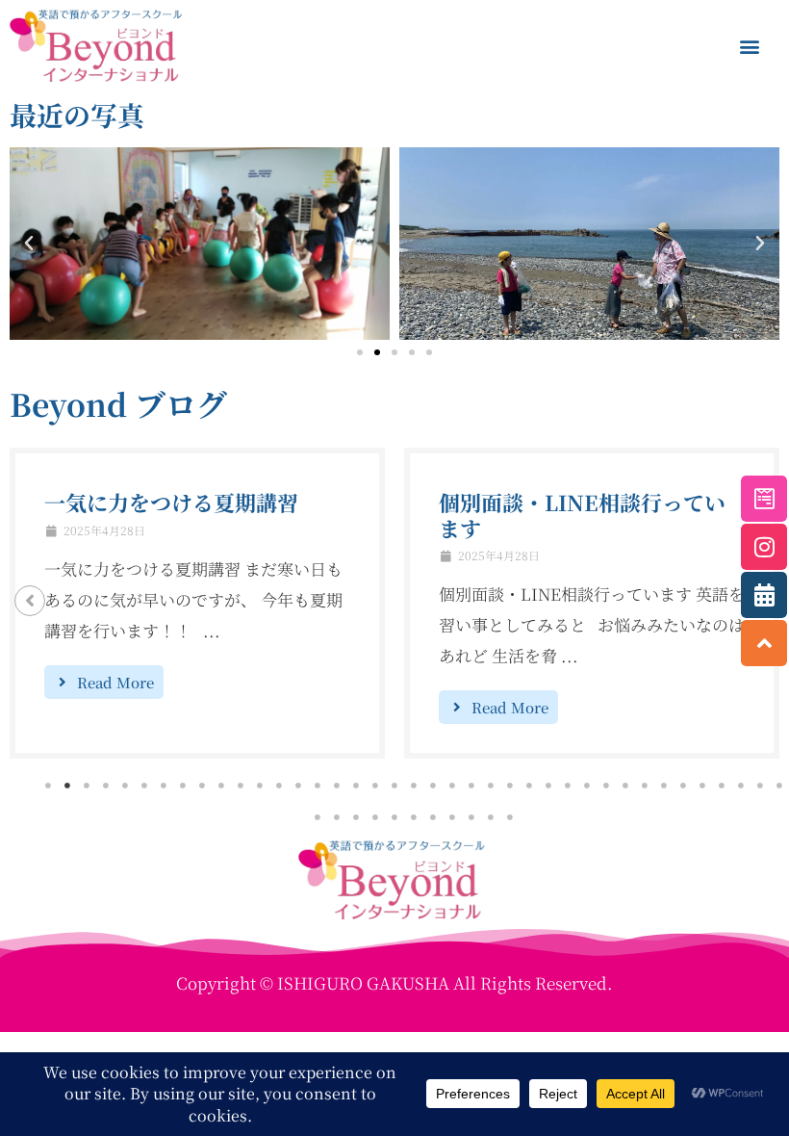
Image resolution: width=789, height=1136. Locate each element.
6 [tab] (144, 785)
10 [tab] (221, 785)
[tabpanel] (197, 603)
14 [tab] (298, 785)
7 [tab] (163, 785)
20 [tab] (413, 785)
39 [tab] (779, 785)
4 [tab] (105, 785)
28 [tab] (567, 785)
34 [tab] (683, 785)
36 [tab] (721, 785)
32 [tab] (644, 785)
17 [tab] (356, 785)
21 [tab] (433, 785)
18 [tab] (375, 785)
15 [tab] (317, 785)
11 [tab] (240, 785)
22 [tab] (452, 785)
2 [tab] (67, 785)
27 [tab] (548, 785)
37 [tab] (741, 785)
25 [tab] (510, 785)
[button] (749, 46)
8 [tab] (182, 785)
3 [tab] (86, 785)
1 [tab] (48, 785)
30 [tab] (606, 785)
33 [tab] (664, 785)
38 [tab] (760, 785)
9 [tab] (202, 785)
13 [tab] (279, 785)
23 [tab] (471, 785)
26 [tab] (529, 785)
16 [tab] (336, 785)
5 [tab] (125, 785)
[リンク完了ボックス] (197, 603)
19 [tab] (394, 785)
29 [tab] (587, 785)
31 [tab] (625, 785)
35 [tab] (702, 785)
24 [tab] (490, 785)
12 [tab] (259, 785)
